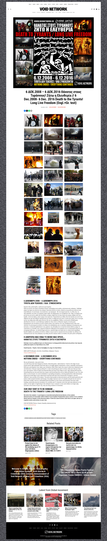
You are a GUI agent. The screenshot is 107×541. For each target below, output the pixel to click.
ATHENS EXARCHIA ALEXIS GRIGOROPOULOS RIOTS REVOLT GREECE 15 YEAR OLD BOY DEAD (45, 418)
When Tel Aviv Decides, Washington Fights (71, 508)
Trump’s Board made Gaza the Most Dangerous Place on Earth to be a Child (34, 509)
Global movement (52, 107)
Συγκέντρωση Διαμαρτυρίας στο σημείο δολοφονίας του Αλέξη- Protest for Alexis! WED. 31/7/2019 (53, 447)
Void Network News (62, 107)
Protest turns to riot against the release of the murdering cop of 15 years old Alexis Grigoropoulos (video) (32, 447)
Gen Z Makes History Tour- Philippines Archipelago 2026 (53, 509)
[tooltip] (92, 9)
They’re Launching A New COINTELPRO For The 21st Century (15, 509)
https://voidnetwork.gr (30, 352)
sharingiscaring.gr (58, 536)
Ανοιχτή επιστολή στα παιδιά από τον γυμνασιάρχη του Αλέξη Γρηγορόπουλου (74, 446)
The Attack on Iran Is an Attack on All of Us (90, 508)
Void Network (42, 535)
